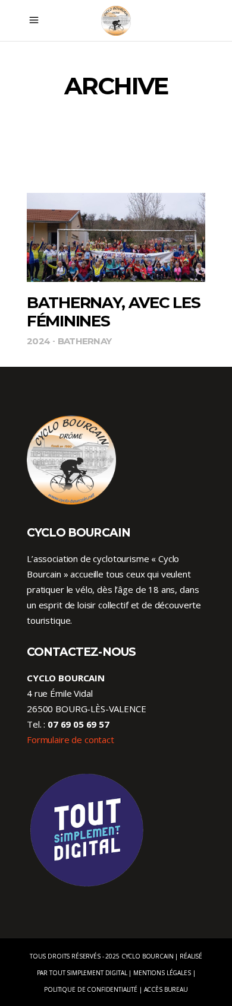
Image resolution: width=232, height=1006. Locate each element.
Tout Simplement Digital (88, 973)
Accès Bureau (166, 989)
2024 (38, 341)
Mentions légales (162, 973)
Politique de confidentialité (90, 989)
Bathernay (84, 341)
